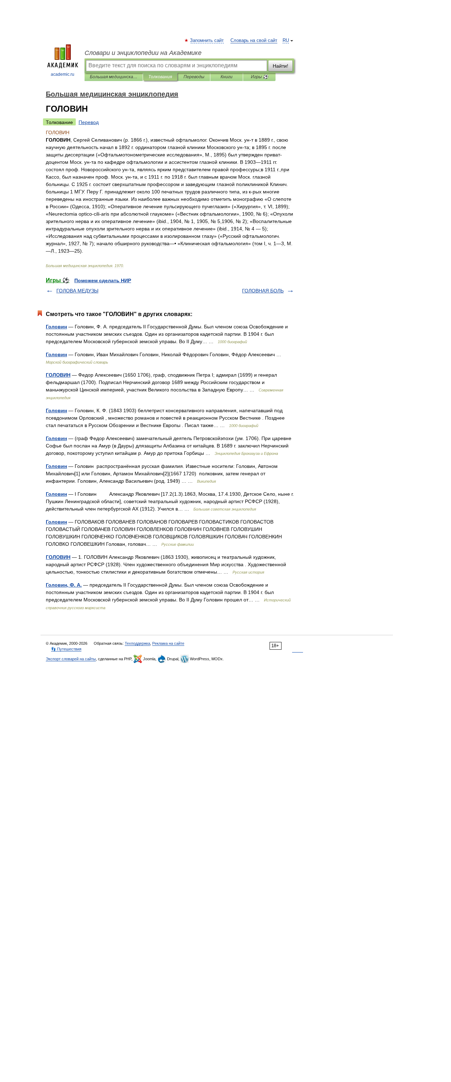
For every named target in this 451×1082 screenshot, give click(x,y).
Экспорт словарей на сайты (71, 659)
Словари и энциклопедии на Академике (143, 52)
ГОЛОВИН (58, 375)
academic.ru (62, 74)
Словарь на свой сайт (253, 40)
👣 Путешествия (66, 649)
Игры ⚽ (259, 76)
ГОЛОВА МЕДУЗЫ (77, 290)
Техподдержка (137, 643)
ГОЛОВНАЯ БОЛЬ (263, 290)
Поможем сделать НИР (102, 280)
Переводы (194, 76)
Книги (227, 76)
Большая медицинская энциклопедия (113, 76)
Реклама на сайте (168, 643)
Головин (56, 326)
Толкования (160, 76)
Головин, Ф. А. (64, 585)
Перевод (89, 122)
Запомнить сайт (207, 40)
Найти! (280, 66)
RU (286, 40)
